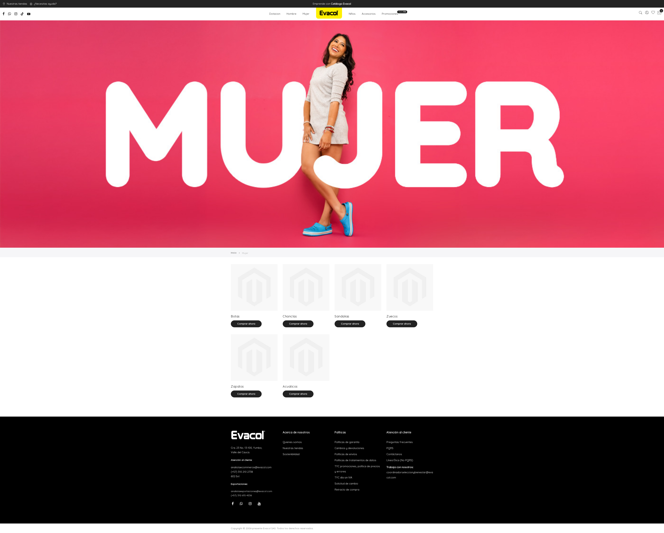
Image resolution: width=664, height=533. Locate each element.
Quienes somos (292, 442)
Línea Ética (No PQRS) (399, 460)
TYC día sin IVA (343, 477)
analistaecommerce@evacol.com (251, 467)
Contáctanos (394, 454)
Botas (235, 316)
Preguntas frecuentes (399, 442)
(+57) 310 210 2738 (242, 471)
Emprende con (332, 3)
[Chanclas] (306, 287)
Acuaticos (290, 386)
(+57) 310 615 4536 (241, 495)
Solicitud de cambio (346, 483)
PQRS (389, 448)
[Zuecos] (409, 287)
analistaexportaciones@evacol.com (251, 491)
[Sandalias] (358, 287)
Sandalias (342, 316)
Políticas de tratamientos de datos (355, 460)
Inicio (234, 252)
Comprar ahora (246, 323)
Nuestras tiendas (17, 3)
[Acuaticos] (306, 357)
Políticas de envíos (346, 454)
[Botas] (254, 287)
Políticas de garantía (347, 442)
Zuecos (392, 316)
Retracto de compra (347, 489)
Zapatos (237, 386)
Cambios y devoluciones (349, 448)
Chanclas (290, 316)
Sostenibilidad (291, 454)
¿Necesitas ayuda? (45, 3)
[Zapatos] (254, 357)
